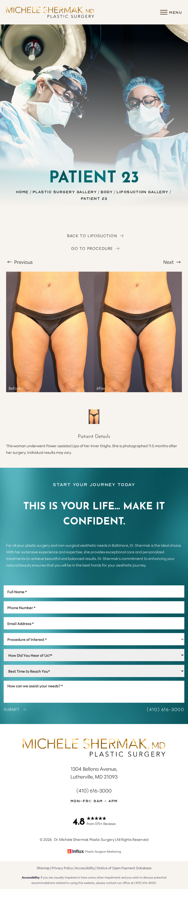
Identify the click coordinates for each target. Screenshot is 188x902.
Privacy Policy (62, 867)
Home (22, 191)
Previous (23, 261)
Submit (12, 709)
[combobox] (94, 639)
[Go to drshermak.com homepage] (50, 12)
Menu (175, 12)
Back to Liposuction (92, 235)
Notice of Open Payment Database (124, 867)
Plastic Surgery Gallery (65, 191)
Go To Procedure (92, 248)
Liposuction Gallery (142, 191)
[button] (163, 12)
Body (107, 191)
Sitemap (43, 867)
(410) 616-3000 (165, 709)
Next (169, 261)
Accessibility (85, 867)
